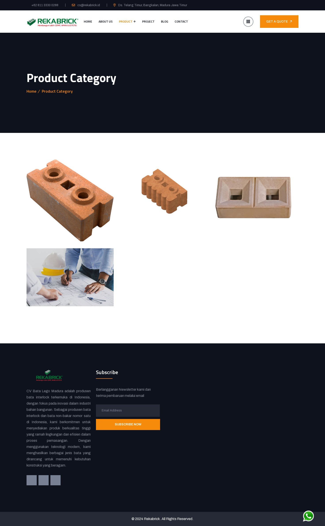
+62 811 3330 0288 (44, 5)
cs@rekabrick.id (88, 5)
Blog (164, 21)
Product (125, 21)
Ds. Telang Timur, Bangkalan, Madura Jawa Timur (152, 5)
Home (88, 21)
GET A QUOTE (277, 21)
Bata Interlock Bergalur (134, 223)
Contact (181, 21)
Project (148, 21)
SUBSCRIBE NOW (128, 424)
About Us (106, 21)
